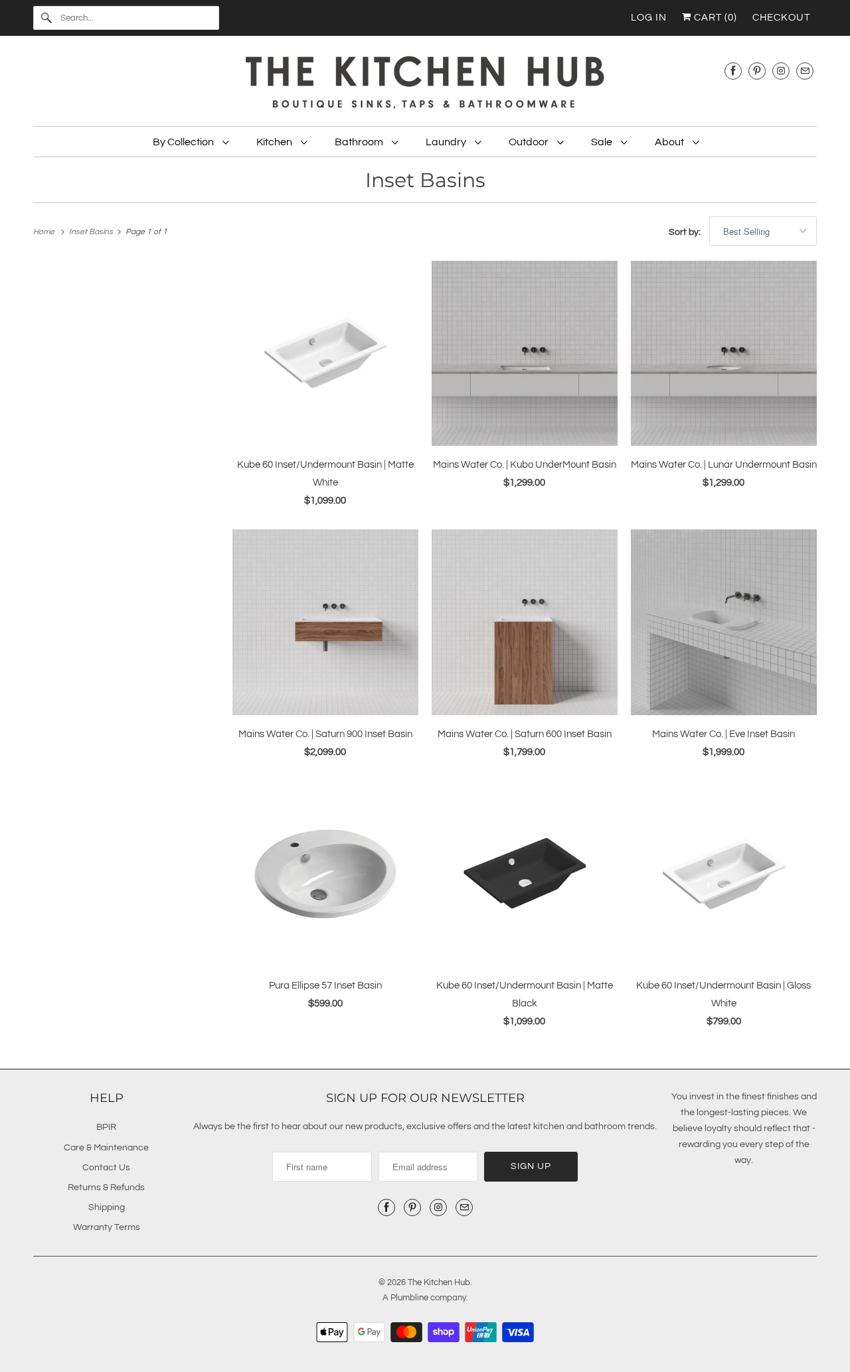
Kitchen (275, 142)
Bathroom (360, 142)
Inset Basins (425, 180)
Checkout (781, 18)
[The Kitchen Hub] (425, 84)
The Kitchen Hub (439, 1282)
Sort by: (686, 232)
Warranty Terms (106, 1227)
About (670, 142)
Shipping (106, 1207)
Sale (602, 142)
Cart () (714, 18)
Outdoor (530, 142)
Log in (649, 18)
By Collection (184, 142)
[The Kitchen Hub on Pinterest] (757, 71)
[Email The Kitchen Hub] (804, 71)
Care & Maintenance (106, 1147)
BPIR (106, 1127)
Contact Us (106, 1167)
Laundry (447, 142)
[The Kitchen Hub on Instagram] (781, 71)
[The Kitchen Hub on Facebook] (733, 71)
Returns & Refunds (106, 1187)
